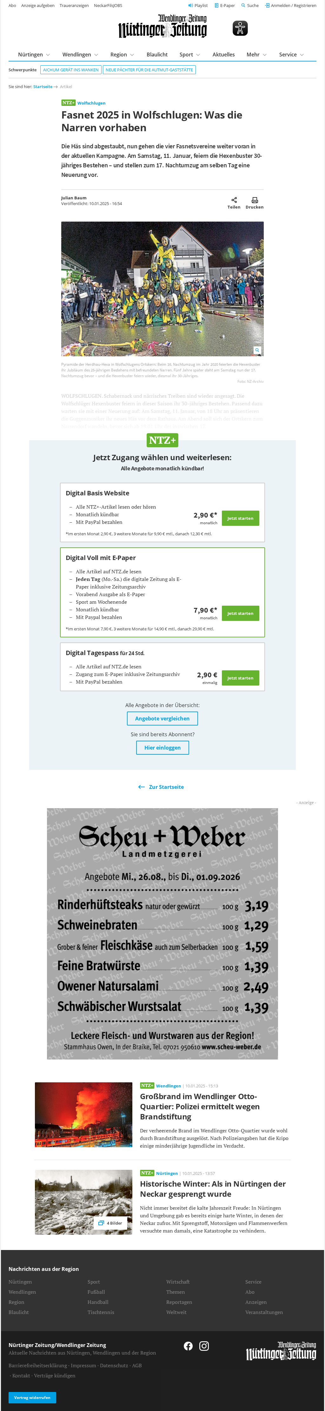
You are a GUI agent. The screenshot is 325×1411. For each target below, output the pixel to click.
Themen (175, 1291)
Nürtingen (20, 1281)
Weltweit (176, 1312)
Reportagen (179, 1301)
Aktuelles (224, 54)
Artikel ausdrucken (255, 200)
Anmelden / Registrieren (293, 5)
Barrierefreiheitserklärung (38, 1365)
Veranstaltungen (264, 1312)
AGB (137, 1365)
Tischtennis (101, 1312)
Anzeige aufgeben (38, 5)
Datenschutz (114, 1365)
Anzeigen (256, 1301)
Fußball (96, 1291)
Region (16, 1301)
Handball (98, 1301)
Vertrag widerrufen (32, 1397)
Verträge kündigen (55, 1375)
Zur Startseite (166, 786)
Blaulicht (157, 54)
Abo (12, 5)
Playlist (201, 5)
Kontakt (21, 1375)
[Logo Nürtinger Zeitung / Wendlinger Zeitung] (162, 26)
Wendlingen (22, 1291)
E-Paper (227, 5)
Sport (94, 1281)
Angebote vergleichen (162, 718)
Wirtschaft (178, 1281)
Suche (253, 5)
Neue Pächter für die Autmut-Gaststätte (149, 70)
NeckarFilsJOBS (108, 5)
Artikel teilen (234, 200)
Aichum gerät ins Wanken (71, 70)
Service (253, 1281)
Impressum (83, 1365)
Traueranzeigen (74, 5)
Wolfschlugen (91, 103)
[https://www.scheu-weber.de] (162, 933)
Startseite (42, 86)
